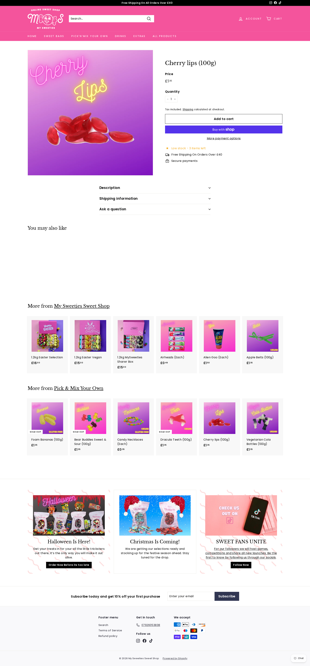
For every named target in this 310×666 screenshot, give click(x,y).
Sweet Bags (54, 36)
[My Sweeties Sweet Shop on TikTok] (151, 641)
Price (169, 74)
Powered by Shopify (175, 658)
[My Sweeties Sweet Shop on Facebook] (144, 641)
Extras (139, 36)
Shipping (188, 109)
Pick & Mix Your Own (78, 388)
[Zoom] (90, 112)
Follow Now (241, 565)
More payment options (224, 138)
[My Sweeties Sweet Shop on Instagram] (138, 641)
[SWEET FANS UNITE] (241, 515)
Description (109, 187)
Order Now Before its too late (69, 565)
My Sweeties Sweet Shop (82, 306)
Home (32, 36)
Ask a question (112, 209)
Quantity (172, 91)
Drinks (120, 36)
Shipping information (118, 198)
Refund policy (107, 636)
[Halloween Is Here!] (69, 515)
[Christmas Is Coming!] (155, 515)
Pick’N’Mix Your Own (89, 36)
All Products (165, 36)
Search (103, 625)
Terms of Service (110, 630)
